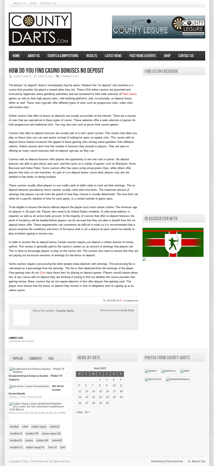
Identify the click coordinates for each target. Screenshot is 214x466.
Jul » (87, 412)
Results (91, 55)
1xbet (25, 426)
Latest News (113, 55)
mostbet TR (31, 433)
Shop (33, 3)
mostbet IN (16, 440)
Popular (18, 358)
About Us (19, 3)
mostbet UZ (16, 447)
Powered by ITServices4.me (167, 461)
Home (16, 55)
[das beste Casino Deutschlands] (29, 386)
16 (107, 391)
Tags (51, 358)
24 (114, 397)
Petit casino (129, 94)
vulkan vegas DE (51, 433)
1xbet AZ (54, 426)
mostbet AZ (16, 433)
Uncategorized (130, 300)
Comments (35, 358)
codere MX (42, 440)
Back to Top (198, 461)
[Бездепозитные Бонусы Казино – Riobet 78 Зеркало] (39, 371)
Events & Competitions (63, 55)
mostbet (14, 426)
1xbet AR (57, 440)
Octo (43, 272)
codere (29, 440)
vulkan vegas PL (35, 447)
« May (79, 412)
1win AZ (52, 447)
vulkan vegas (38, 426)
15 (100, 391)
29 (100, 403)
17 (114, 391)
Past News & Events (143, 55)
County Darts (65, 310)
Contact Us (48, 3)
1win (62, 447)
